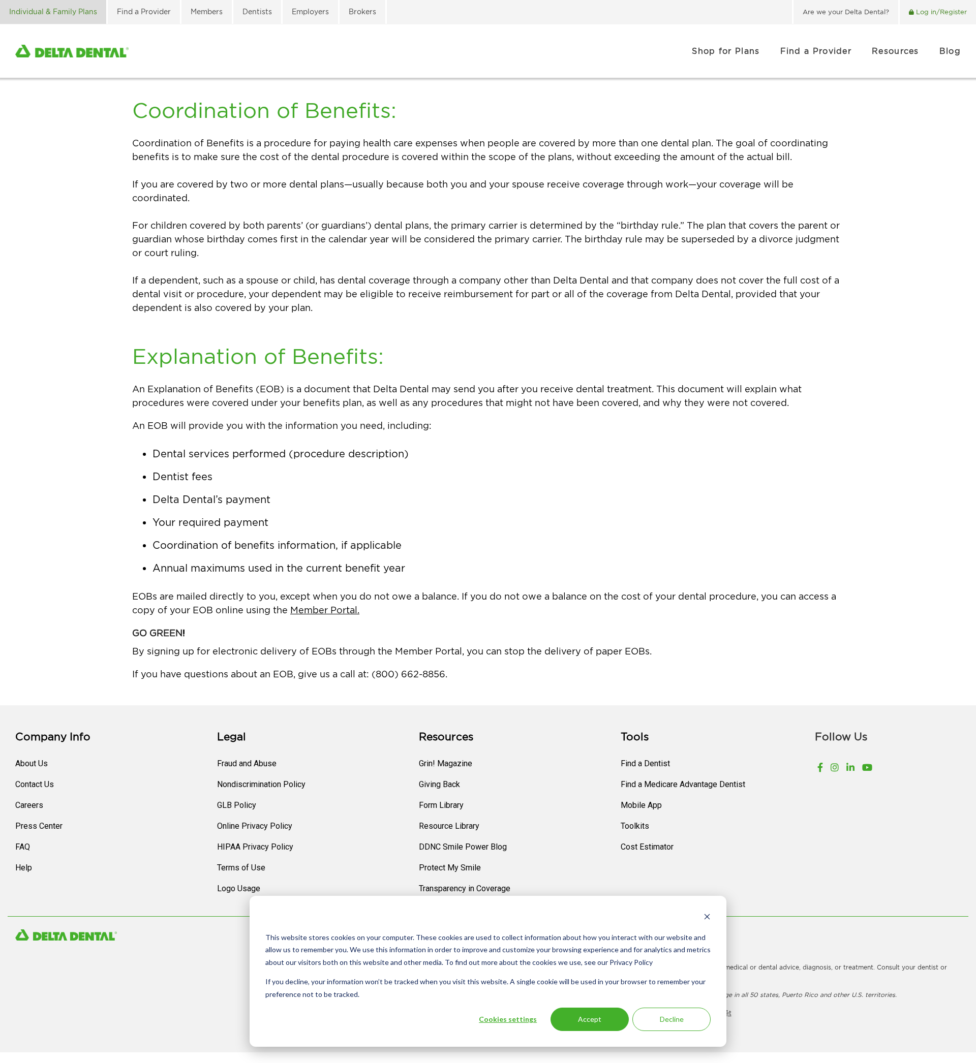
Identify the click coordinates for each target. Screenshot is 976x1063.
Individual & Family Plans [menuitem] (53, 11)
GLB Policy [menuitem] (236, 805)
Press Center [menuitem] (39, 826)
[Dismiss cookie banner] (707, 918)
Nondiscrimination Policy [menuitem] (261, 784)
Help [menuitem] (23, 867)
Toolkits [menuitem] (635, 826)
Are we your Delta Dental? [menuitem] (846, 11)
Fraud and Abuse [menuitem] (247, 763)
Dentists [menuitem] (257, 11)
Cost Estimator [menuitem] (647, 847)
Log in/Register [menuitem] (941, 11)
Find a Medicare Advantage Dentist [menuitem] (683, 784)
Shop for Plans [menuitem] (725, 50)
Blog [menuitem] (950, 50)
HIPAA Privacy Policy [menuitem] (255, 847)
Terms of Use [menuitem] (241, 867)
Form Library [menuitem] (441, 805)
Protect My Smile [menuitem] (450, 867)
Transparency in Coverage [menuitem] (464, 888)
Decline (672, 1019)
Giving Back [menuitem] (439, 784)
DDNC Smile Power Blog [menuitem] (463, 847)
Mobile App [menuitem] (641, 805)
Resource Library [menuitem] (449, 826)
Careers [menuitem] (29, 805)
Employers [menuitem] (310, 11)
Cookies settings (508, 1019)
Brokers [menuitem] (362, 11)
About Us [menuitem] (31, 763)
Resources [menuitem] (895, 50)
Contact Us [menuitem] (34, 784)
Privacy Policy (630, 962)
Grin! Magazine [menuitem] (445, 763)
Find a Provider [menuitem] (144, 11)
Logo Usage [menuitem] (238, 888)
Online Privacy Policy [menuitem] (254, 826)
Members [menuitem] (207, 11)
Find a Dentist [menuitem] (645, 763)
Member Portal (323, 610)
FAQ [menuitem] (22, 847)
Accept (589, 1019)
